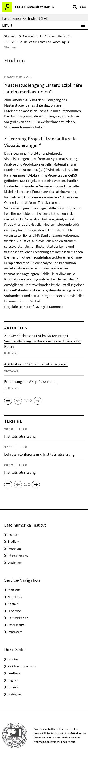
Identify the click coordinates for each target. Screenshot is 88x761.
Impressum (15, 632)
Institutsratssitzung (20, 436)
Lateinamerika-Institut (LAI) (25, 18)
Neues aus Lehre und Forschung (45, 42)
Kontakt (13, 604)
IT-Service (14, 611)
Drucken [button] (13, 659)
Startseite (10, 36)
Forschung (15, 548)
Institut (12, 535)
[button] (8, 400)
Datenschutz (16, 625)
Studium (13, 541)
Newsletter (30, 36)
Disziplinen (15, 562)
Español (13, 687)
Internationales (18, 555)
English (13, 680)
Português (14, 694)
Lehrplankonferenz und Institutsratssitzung (39, 454)
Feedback (14, 673)
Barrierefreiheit (18, 618)
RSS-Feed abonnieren (22, 666)
